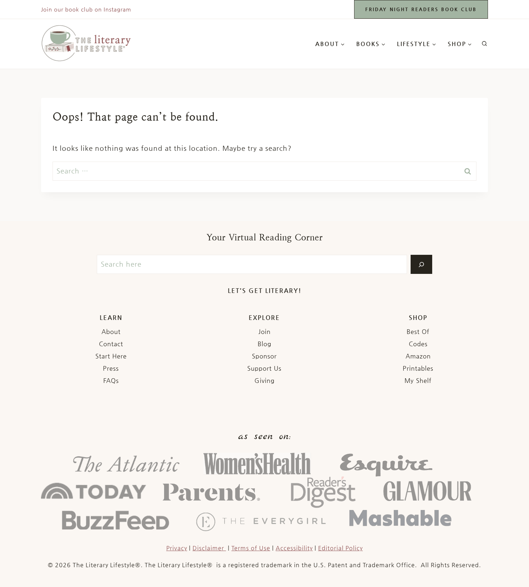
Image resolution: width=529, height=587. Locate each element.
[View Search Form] (484, 44)
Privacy (176, 548)
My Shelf (417, 380)
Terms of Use (250, 548)
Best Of (418, 331)
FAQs (111, 380)
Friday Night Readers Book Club (421, 9)
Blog (264, 343)
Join (264, 331)
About (111, 331)
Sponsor (264, 356)
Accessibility (294, 548)
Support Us (264, 368)
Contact (111, 343)
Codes (418, 343)
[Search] (421, 264)
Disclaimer (209, 548)
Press (111, 368)
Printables (418, 368)
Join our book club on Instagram (86, 9)
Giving (264, 380)
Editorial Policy (340, 548)
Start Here (111, 356)
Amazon (418, 356)
